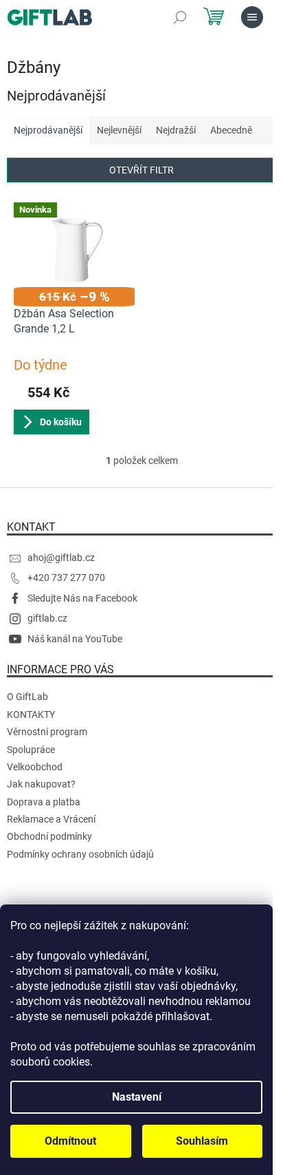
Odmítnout (70, 1140)
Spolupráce (31, 749)
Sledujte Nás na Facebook (82, 598)
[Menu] (252, 17)
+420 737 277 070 (66, 577)
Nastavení (136, 1096)
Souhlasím (202, 1140)
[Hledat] (180, 17)
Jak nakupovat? (41, 784)
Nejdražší (176, 130)
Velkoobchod (35, 766)
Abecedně (231, 130)
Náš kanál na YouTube (74, 638)
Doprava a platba (43, 801)
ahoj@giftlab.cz (61, 557)
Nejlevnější (119, 130)
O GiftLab (27, 696)
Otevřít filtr (141, 170)
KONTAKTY (31, 714)
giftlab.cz (47, 618)
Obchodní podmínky (49, 836)
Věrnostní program (47, 731)
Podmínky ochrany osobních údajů (80, 854)
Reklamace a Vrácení (51, 819)
